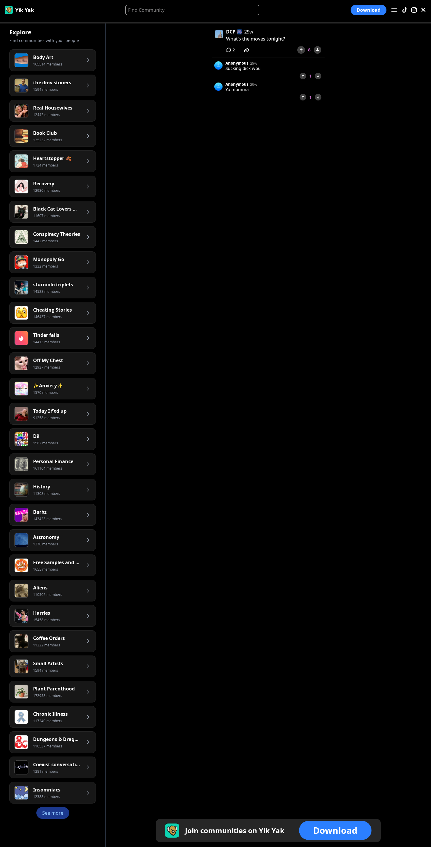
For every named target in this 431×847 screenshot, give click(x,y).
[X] (423, 10)
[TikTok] (405, 10)
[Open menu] (394, 10)
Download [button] (368, 10)
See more (52, 813)
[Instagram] (414, 10)
